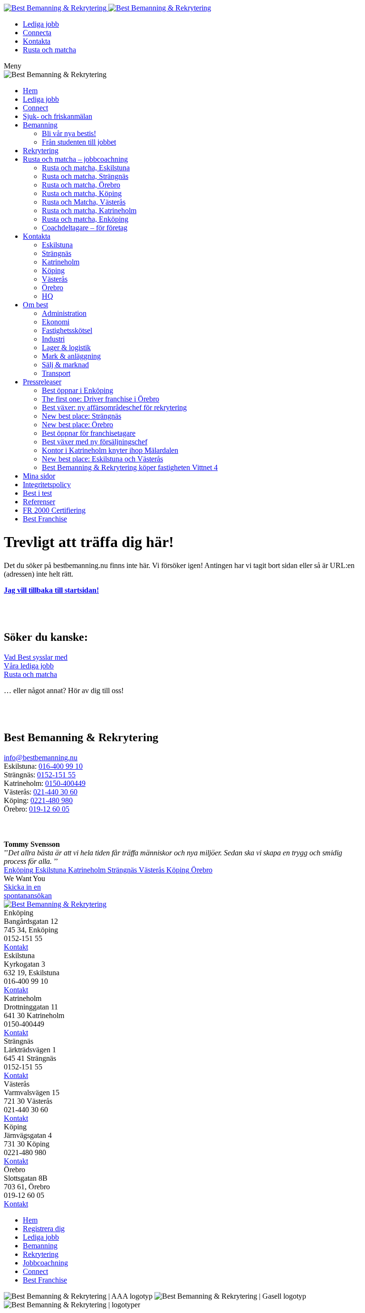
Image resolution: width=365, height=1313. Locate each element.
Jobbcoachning (45, 1263)
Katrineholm (60, 262)
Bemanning (40, 125)
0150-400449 (65, 783)
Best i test (37, 493)
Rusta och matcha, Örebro (81, 185)
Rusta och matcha (49, 50)
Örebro (52, 288)
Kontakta (36, 41)
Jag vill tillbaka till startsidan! (51, 590)
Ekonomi (55, 322)
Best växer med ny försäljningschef (94, 442)
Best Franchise (45, 519)
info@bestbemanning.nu (40, 758)
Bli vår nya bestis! (69, 133)
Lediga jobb (41, 24)
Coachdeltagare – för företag (84, 228)
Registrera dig (44, 1229)
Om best (35, 305)
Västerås (54, 279)
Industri (53, 339)
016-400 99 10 (60, 766)
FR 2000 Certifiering (54, 510)
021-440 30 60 (55, 792)
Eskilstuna (57, 245)
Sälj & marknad (65, 365)
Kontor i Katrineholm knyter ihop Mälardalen (110, 450)
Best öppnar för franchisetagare (88, 433)
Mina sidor (39, 476)
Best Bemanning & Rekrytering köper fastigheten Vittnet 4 (130, 467)
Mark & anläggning (71, 356)
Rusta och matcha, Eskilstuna (86, 168)
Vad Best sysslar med (35, 657)
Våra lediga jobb (29, 666)
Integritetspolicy (47, 484)
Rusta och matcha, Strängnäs (85, 176)
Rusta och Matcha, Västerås (83, 202)
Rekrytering (40, 151)
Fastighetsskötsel (67, 330)
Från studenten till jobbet (79, 142)
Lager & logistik (66, 347)
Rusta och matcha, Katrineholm (89, 210)
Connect (35, 108)
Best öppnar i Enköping (77, 390)
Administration (64, 313)
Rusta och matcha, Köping (82, 193)
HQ (47, 296)
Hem (30, 91)
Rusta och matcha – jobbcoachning (75, 159)
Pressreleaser (42, 382)
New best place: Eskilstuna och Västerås (102, 459)
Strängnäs (56, 253)
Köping (53, 270)
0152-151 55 (56, 775)
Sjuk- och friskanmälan (57, 116)
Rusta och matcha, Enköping (85, 219)
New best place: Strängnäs (81, 416)
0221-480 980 (51, 800)
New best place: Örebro (77, 425)
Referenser (39, 502)
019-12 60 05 (49, 809)
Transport (56, 373)
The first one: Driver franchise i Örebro (100, 399)
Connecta (37, 33)
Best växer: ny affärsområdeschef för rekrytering (114, 407)
